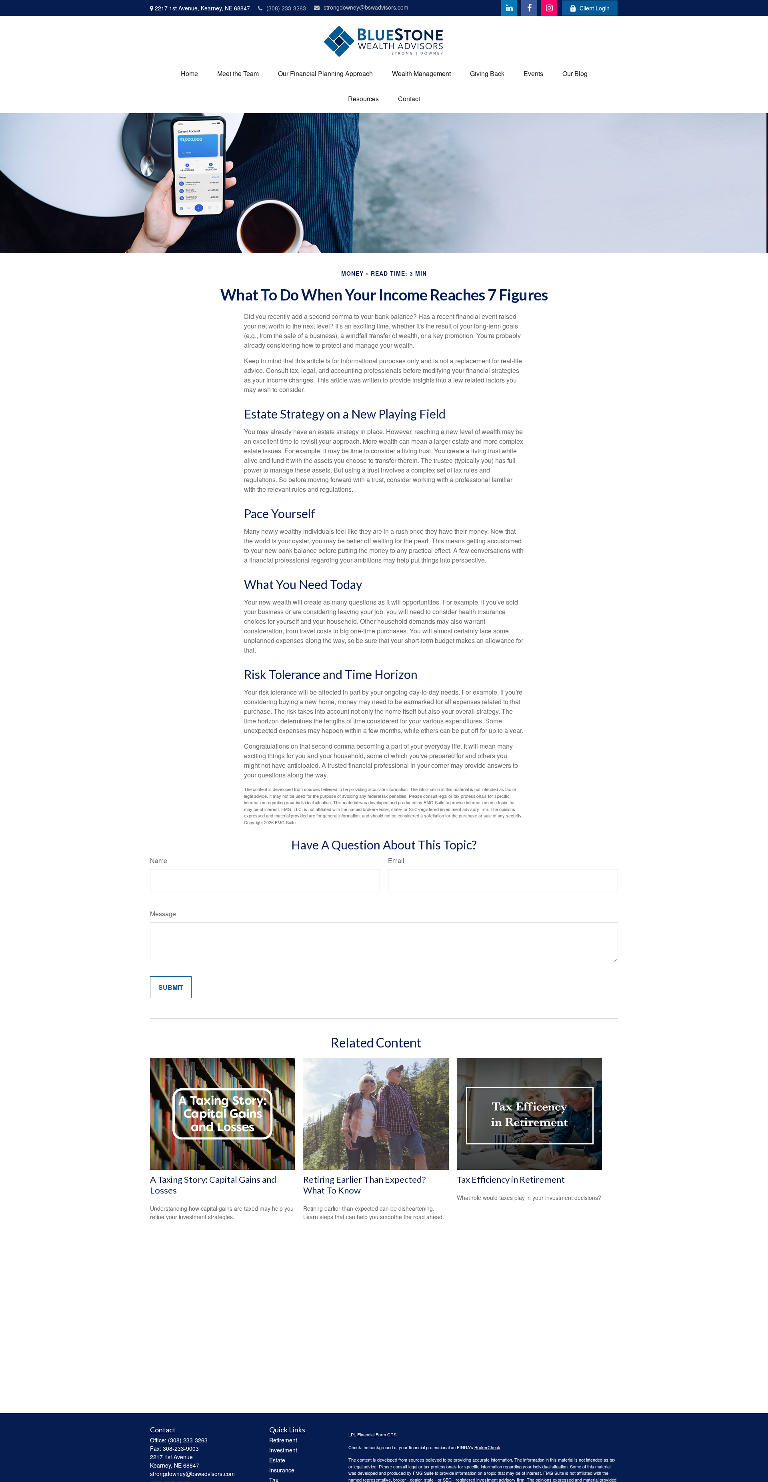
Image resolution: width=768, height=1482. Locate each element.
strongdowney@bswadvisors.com (366, 7)
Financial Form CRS (376, 1434)
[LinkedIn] (509, 8)
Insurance (281, 1470)
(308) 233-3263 (286, 8)
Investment (283, 1450)
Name (158, 860)
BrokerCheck (487, 1447)
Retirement (283, 1440)
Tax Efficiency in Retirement (511, 1179)
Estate (277, 1460)
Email (396, 860)
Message (163, 913)
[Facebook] (529, 8)
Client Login (595, 8)
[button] (189, 73)
